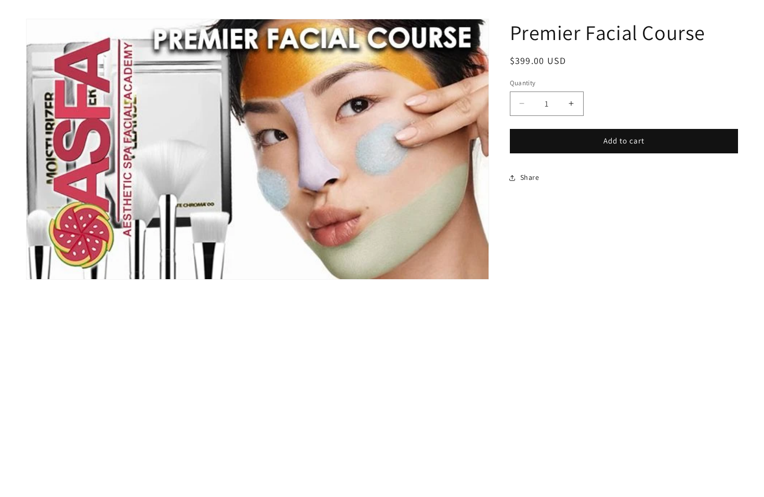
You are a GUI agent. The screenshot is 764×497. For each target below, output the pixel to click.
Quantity (523, 83)
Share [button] (529, 177)
